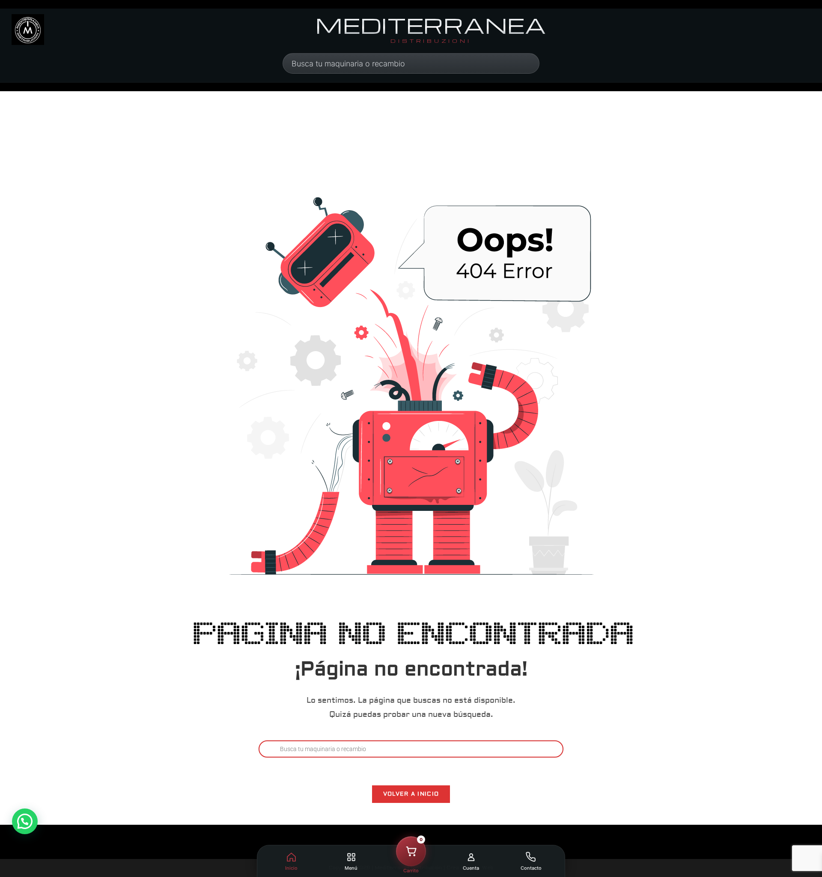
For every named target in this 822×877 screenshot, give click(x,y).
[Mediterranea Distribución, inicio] (28, 29)
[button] (25, 821)
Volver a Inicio (411, 793)
